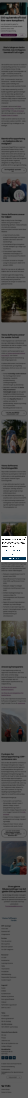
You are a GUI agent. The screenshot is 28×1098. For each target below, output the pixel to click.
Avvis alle (14, 554)
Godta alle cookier (14, 558)
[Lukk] (25, 537)
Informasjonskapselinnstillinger (14, 550)
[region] (14, 549)
